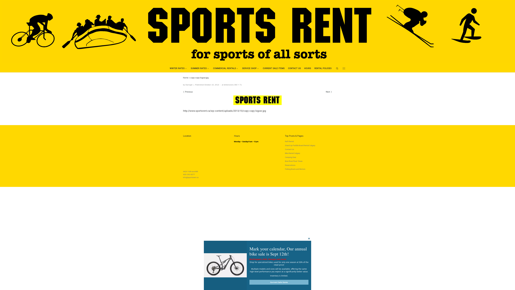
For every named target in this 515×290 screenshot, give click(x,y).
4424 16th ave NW (190, 171)
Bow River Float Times (293, 161)
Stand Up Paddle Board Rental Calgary (300, 145)
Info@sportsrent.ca (190, 177)
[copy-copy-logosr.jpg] (257, 100)
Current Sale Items (279, 282)
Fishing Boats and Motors (295, 169)
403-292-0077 (189, 174)
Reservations (290, 165)
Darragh (189, 85)
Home (185, 78)
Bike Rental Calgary (292, 153)
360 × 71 (238, 85)
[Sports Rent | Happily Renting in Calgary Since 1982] (257, 32)
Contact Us (289, 149)
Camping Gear (290, 157)
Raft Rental (289, 141)
